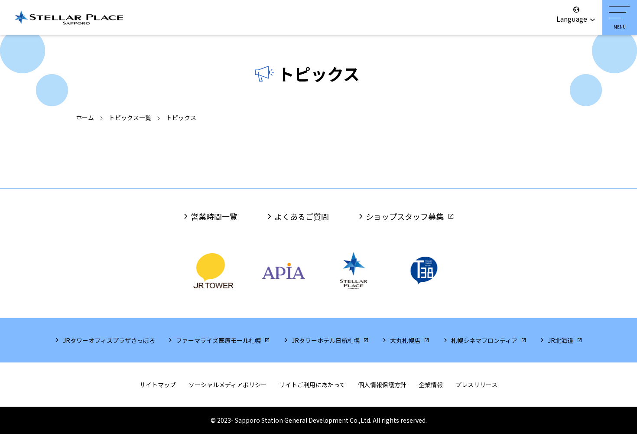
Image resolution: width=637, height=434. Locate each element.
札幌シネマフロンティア (484, 340)
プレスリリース (476, 384)
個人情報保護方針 (382, 384)
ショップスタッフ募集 (405, 216)
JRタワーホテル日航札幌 (326, 340)
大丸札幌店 (405, 340)
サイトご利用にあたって (312, 384)
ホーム (85, 117)
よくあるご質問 (301, 216)
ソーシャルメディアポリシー (227, 384)
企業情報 (431, 384)
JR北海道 (560, 340)
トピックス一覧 (130, 117)
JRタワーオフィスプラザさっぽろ (109, 340)
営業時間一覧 (214, 216)
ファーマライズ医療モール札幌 (218, 340)
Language (572, 18)
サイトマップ (158, 384)
